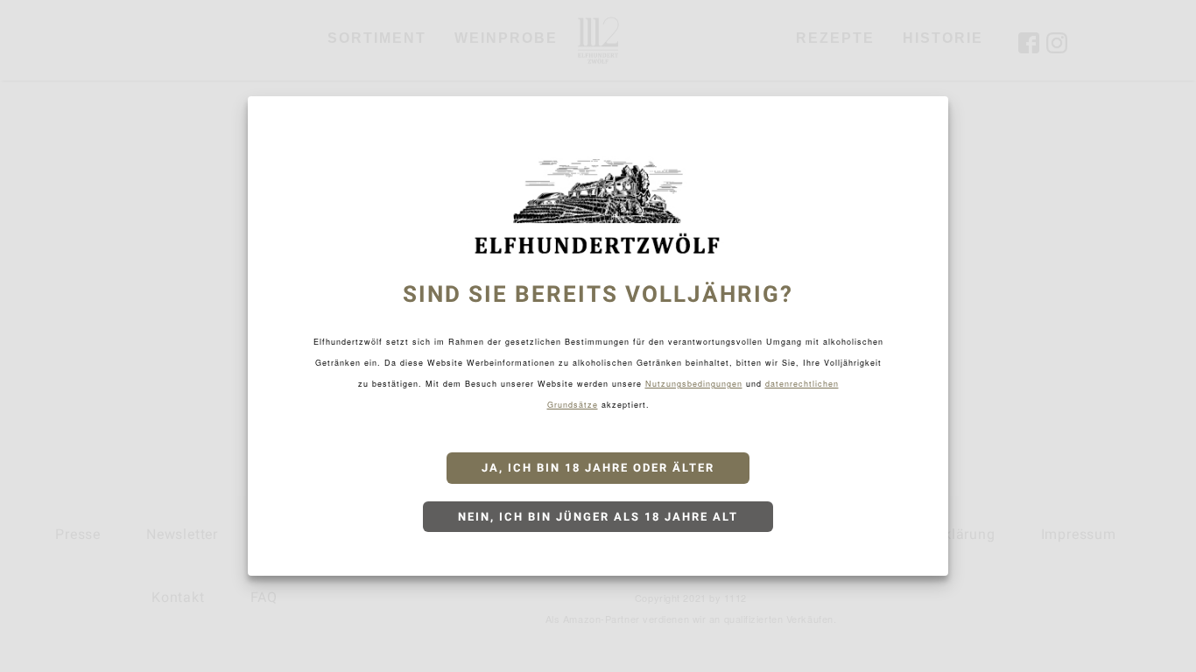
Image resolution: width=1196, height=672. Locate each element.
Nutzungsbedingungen (693, 383)
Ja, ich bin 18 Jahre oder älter (598, 467)
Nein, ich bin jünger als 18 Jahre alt (598, 516)
